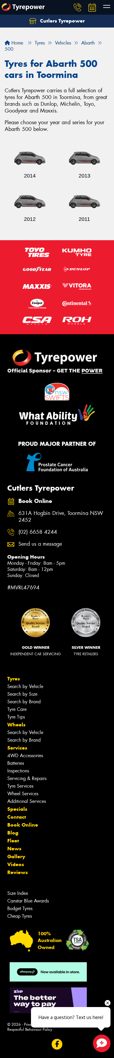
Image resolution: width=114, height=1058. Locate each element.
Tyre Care (17, 709)
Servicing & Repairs (26, 778)
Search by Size (22, 694)
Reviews (17, 872)
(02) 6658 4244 (37, 532)
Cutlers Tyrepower (62, 21)
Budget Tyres (19, 908)
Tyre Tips (16, 717)
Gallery (16, 856)
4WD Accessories (25, 755)
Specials (17, 809)
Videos (15, 864)
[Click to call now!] (77, 7)
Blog (12, 833)
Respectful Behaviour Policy (29, 1029)
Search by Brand (24, 702)
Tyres (13, 678)
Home (16, 43)
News (14, 848)
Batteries (15, 763)
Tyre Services (20, 786)
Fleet (13, 840)
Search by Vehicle (25, 686)
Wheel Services (22, 794)
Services (17, 748)
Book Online (22, 825)
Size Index (17, 893)
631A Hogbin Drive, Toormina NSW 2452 (60, 516)
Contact (16, 817)
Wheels (16, 724)
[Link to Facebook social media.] (57, 1044)
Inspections (18, 771)
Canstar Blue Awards (28, 901)
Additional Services (26, 801)
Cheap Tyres (19, 916)
